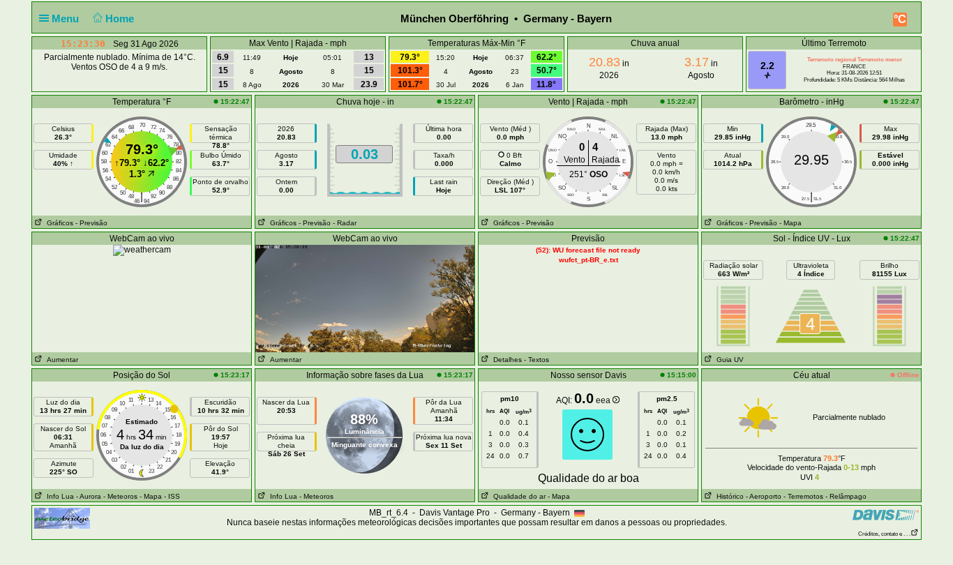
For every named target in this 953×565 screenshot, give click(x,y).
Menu (66, 18)
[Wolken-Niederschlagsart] (142, 250)
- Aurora (88, 496)
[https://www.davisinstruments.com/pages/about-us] (886, 514)
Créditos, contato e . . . (884, 534)
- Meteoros (120, 496)
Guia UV (728, 359)
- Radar (345, 223)
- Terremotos (803, 496)
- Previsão (91, 223)
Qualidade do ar (517, 496)
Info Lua (58, 496)
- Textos (536, 359)
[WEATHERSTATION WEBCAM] (364, 298)
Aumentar (60, 359)
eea (604, 400)
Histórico (728, 496)
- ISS (172, 496)
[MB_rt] (62, 517)
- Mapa (790, 223)
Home (121, 18)
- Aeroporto (763, 496)
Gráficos (58, 223)
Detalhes (505, 359)
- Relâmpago (845, 496)
